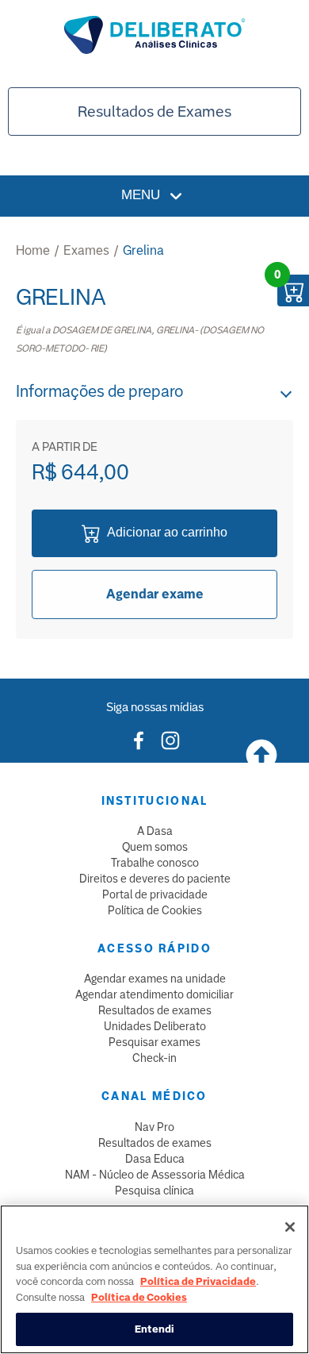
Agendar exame (155, 594)
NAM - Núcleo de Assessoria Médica (155, 1174)
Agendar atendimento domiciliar (154, 994)
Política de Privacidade (198, 1281)
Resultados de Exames (154, 111)
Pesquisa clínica (154, 1190)
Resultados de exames (155, 1010)
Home (33, 250)
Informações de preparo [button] (99, 391)
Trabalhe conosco (155, 862)
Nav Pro (154, 1127)
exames (86, 250)
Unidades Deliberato (155, 1026)
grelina (143, 250)
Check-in (154, 1058)
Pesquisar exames (154, 1042)
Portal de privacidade (155, 894)
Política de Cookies (155, 910)
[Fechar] (290, 1227)
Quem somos (155, 846)
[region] (154, 1279)
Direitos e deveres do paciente (155, 878)
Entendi (155, 1329)
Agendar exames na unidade (155, 978)
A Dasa (155, 831)
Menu (142, 194)
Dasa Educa (155, 1158)
